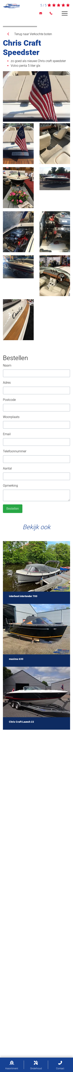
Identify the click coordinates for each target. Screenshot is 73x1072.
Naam (7, 365)
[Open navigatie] (64, 13)
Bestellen (12, 508)
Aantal (7, 468)
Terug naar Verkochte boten (31, 34)
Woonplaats (11, 417)
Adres (7, 382)
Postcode (9, 400)
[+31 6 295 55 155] (51, 13)
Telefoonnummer (14, 451)
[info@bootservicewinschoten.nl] (40, 13)
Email (7, 434)
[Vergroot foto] (36, 96)
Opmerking (10, 485)
